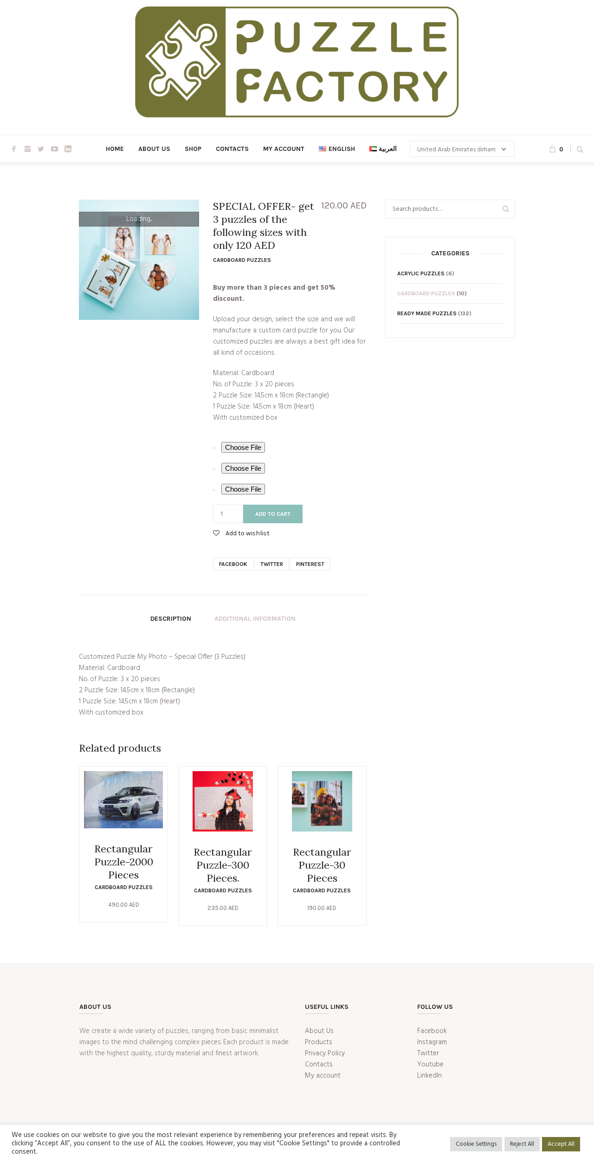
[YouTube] (54, 149)
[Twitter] (40, 149)
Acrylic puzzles (421, 273)
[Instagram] (27, 149)
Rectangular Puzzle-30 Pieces (322, 864)
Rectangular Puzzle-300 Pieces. (223, 864)
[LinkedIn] (67, 149)
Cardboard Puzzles (242, 260)
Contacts (319, 1064)
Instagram (432, 1042)
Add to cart (273, 514)
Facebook (233, 564)
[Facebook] (14, 149)
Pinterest (310, 564)
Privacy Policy (325, 1053)
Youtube (430, 1064)
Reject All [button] (522, 1144)
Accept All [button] (561, 1144)
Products (318, 1042)
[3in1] (139, 260)
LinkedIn (429, 1075)
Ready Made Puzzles (427, 313)
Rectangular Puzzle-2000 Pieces (123, 861)
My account (323, 1075)
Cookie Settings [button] (476, 1144)
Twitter (271, 564)
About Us (319, 1031)
